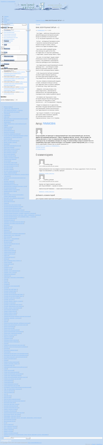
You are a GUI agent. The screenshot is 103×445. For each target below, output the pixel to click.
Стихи (5, 368)
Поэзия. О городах (9, 303)
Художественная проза (10, 406)
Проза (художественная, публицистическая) (17, 323)
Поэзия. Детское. (9, 299)
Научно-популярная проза (11, 243)
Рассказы (6, 348)
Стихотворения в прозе (11, 384)
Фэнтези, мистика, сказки (11, 404)
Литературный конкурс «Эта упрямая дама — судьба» (19, 216)
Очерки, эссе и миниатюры (12, 270)
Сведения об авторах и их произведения (16, 353)
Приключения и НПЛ (10, 314)
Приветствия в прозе (10, 311)
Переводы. (7, 276)
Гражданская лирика (10, 159)
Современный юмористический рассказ (15, 367)
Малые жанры (8, 107)
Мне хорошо (7, 237)
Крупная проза (8, 199)
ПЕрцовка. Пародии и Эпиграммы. (14, 277)
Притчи (6, 319)
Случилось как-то (9, 365)
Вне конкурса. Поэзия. (10, 150)
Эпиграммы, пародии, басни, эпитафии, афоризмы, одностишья (22, 417)
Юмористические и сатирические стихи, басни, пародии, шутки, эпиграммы (26, 434)
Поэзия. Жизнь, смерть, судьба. (13, 301)
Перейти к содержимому (8, 1)
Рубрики (6, 436)
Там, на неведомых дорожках (12, 389)
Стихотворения (8, 382)
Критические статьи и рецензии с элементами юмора (14, 195)
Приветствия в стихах (10, 313)
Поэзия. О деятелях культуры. (13, 304)
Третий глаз (7, 395)
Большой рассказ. (9, 130)
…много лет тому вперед (11, 108)
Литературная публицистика (12, 208)
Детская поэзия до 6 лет (11, 164)
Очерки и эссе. (8, 267)
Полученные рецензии (10, 34)
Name (3, 47)
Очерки (6, 265)
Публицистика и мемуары (11, 341)
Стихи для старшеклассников (12, 375)
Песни (6, 279)
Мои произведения (9, 32)
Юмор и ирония (8, 429)
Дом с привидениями (10, 172)
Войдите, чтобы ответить (46, 173)
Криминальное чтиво (10, 191)
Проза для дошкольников (11, 330)
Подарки (6, 284)
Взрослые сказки (9, 147)
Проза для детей (9, 328)
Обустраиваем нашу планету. (12, 260)
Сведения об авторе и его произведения (16, 355)
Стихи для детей (9, 370)
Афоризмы (7, 122)
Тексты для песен (9, 390)
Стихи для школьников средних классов (15, 377)
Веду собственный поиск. (11, 140)
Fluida (93, 444)
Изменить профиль (9, 39)
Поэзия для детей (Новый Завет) (13, 296)
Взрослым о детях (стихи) (11, 149)
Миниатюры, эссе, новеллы (12, 235)
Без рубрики (7, 129)
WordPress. (99, 444)
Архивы (3, 99)
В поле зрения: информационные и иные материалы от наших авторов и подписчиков (16, 137)
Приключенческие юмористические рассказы (17, 316)
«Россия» (6, 113)
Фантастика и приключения (12, 399)
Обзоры (6, 259)
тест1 (5, 394)
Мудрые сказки (8, 240)
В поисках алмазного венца (12, 134)
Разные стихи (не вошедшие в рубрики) (15, 346)
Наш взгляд (7, 245)
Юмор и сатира (8, 431)
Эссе (5, 423)
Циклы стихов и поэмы (10, 409)
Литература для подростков (12, 205)
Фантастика (7, 397)
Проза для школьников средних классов (15, 325)
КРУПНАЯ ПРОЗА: (9, 201)
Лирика (6, 203)
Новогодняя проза (9, 254)
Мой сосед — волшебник (11, 238)
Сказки (6, 360)
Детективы (7, 161)
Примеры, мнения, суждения (12, 318)
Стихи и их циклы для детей (12, 379)
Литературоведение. (10, 218)
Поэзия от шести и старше (12, 297)
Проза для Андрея (9, 326)
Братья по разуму (9, 132)
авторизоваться (66, 198)
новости (6, 255)
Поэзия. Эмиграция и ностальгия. (13, 306)
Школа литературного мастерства (14, 412)
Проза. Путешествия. (10, 335)
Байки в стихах (8, 127)
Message (3, 52)
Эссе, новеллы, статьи (10, 428)
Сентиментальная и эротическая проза (15, 357)
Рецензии (7, 352)
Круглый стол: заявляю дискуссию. (14, 198)
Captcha (3, 54)
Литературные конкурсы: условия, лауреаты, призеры (19, 213)
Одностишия (7, 262)
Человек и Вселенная (10, 411)
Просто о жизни (8, 336)
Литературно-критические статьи (14, 210)
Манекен (6, 230)
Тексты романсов (9, 392)
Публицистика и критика (11, 340)
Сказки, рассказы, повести (11, 363)
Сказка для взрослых (10, 358)
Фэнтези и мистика (9, 402)
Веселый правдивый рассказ (12, 145)
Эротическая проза (9, 421)
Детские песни (8, 167)
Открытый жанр (8, 264)
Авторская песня (8, 120)
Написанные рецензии (10, 35)
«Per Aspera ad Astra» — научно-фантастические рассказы (13, 111)
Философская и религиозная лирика (14, 401)
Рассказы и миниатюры (10, 350)
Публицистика (8, 338)
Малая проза (7, 228)
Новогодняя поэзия (9, 252)
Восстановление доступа (11, 37)
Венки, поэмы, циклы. (10, 142)
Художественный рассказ (11, 407)
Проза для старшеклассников (12, 333)
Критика (6, 193)
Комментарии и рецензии (11, 189)
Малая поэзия (8, 227)
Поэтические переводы (11, 309)
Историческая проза (10, 188)
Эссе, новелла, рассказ (10, 426)
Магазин (6, 225)
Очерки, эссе (7, 269)
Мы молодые (7, 242)
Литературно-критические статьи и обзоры (17, 211)
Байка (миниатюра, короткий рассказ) (15, 123)
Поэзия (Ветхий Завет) (10, 289)
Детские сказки (8, 169)
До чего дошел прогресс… (11, 171)
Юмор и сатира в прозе (10, 433)
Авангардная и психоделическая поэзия (15, 118)
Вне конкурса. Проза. (10, 152)
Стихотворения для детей (11, 385)
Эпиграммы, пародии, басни (12, 416)
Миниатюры (7, 232)
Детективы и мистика (10, 162)
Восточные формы (9, 154)
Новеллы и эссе (8, 248)
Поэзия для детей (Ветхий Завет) (14, 294)
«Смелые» (7, 115)
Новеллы (6, 247)
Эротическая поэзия (10, 419)
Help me (6, 117)
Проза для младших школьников (13, 331)
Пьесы (6, 343)
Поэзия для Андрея (9, 292)
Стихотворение (8, 380)
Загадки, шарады (9, 181)
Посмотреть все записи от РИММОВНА (48, 146)
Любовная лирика (9, 220)
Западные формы (9, 183)
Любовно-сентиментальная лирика (14, 221)
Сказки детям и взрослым (11, 362)
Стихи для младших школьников (13, 374)
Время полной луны (9, 156)
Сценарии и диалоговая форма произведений (17, 387)
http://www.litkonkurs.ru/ (35, 442)
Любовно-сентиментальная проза (14, 223)
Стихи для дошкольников (11, 372)
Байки (5, 125)
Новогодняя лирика (9, 250)
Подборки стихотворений (11, 286)
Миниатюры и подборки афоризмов (14, 233)
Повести (6, 282)
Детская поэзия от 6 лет (11, 166)
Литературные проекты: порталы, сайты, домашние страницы (22, 215)
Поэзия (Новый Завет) (10, 291)
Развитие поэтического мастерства (14, 345)
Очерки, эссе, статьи (10, 272)
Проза (6, 321)
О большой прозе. (9, 257)
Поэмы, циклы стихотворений (12, 308)
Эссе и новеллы (8, 424)
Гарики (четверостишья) (11, 157)
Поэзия (43, 20)
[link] (5, 28)
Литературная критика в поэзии (13, 206)
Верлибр (6, 144)
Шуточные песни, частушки (12, 414)
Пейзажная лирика (9, 274)
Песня (5, 281)
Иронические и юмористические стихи (15, 186)
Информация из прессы (11, 184)
